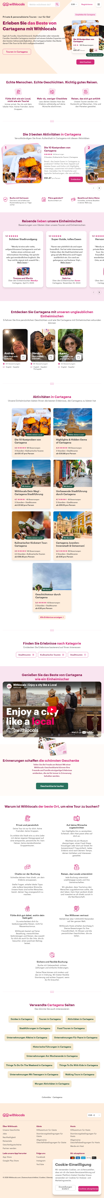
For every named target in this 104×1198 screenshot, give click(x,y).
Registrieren (87, 4)
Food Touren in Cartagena (71, 1028)
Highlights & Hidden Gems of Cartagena (71, 441)
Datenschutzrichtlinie (30, 1177)
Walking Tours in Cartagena (79, 1074)
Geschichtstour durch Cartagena (48, 596)
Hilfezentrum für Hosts (80, 1130)
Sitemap (50, 1177)
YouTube (40, 1164)
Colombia (46, 1097)
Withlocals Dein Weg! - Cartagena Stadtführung (29, 493)
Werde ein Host (77, 1146)
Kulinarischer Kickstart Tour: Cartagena (31, 544)
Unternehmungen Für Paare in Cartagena (75, 1037)
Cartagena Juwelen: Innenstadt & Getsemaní (70, 544)
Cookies (42, 1177)
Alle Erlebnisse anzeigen (51, 617)
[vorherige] (94, 188)
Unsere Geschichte (11, 1130)
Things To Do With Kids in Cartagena (78, 1065)
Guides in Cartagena (21, 1019)
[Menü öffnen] (98, 4)
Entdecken (76, 179)
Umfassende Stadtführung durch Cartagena (71, 493)
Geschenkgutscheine (12, 1144)
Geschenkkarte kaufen (52, 786)
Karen (77, 280)
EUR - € (91, 1115)
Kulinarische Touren (52, 654)
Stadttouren (26, 654)
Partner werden (9, 1148)
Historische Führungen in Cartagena (52, 1046)
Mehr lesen (22, 262)
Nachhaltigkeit (9, 1137)
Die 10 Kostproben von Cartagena (83, 40)
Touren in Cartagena (17, 51)
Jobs (5, 1133)
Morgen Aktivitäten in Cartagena (52, 1083)
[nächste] (99, 188)
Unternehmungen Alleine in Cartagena (27, 1037)
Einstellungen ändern (65, 1188)
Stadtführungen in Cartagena (35, 1028)
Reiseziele (7, 1141)
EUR (73, 4)
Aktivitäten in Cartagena (80, 1019)
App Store (7, 1157)
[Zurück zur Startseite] (14, 4)
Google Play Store (11, 1160)
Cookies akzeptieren (88, 1189)
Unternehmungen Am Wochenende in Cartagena (52, 1056)
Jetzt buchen (85, 62)
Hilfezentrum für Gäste (46, 1130)
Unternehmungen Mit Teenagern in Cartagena (34, 1074)
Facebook (40, 1157)
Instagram (41, 1160)
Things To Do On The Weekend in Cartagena (29, 1065)
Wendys (34, 280)
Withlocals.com (15, 1177)
